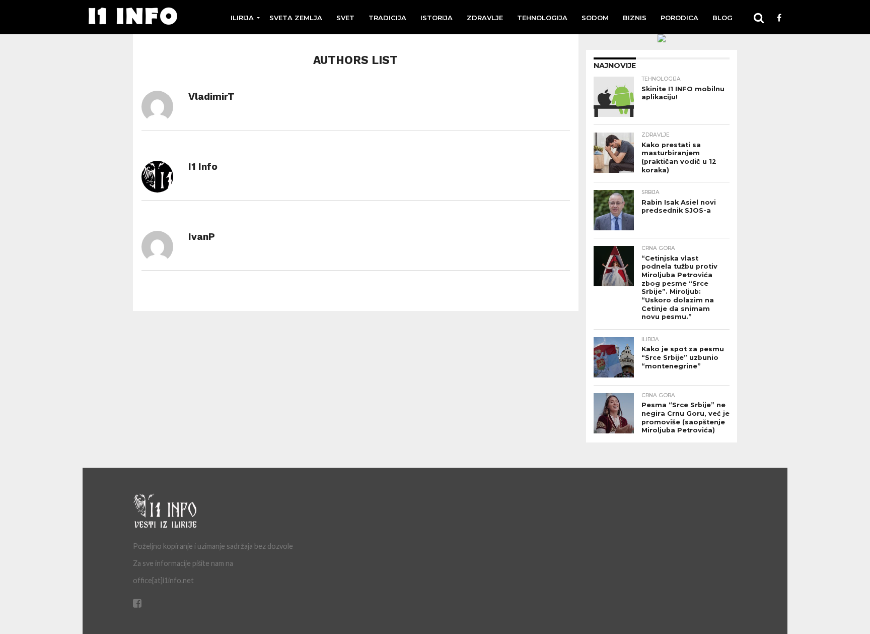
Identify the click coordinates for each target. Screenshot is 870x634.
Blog (722, 18)
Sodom (595, 18)
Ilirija (242, 18)
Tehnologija (542, 18)
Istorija (436, 18)
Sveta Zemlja (295, 18)
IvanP (201, 236)
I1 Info (203, 166)
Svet (345, 18)
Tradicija (387, 18)
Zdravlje (485, 18)
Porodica (679, 18)
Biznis (634, 18)
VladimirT (211, 96)
